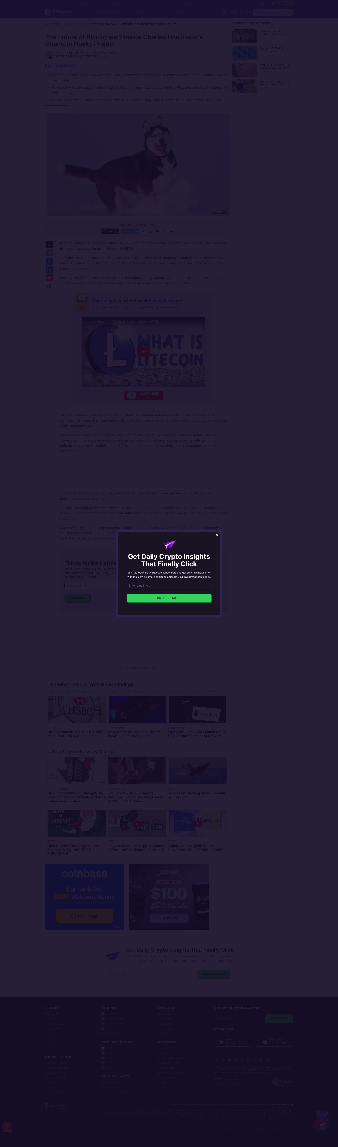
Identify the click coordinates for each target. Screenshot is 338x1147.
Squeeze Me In (169, 598)
